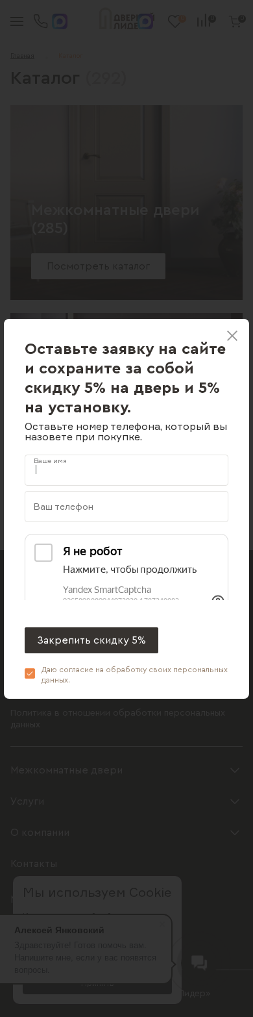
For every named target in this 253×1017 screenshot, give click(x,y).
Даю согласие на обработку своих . (135, 675)
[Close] (232, 335)
